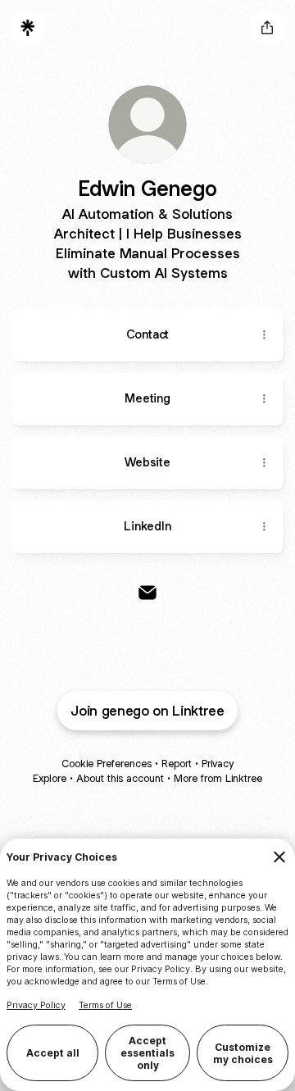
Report (176, 764)
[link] (147, 592)
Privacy (218, 764)
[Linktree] (27, 27)
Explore (49, 778)
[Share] (264, 335)
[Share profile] (267, 27)
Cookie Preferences (106, 764)
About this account (120, 778)
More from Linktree (218, 778)
